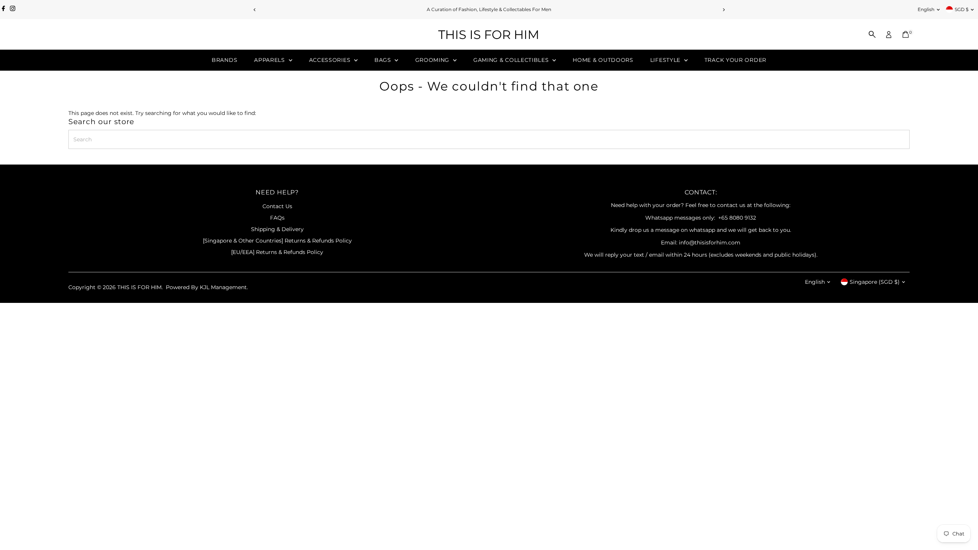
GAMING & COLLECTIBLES (512, 60)
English (926, 9)
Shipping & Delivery (277, 229)
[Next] (723, 9)
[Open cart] (906, 34)
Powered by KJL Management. (207, 287)
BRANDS (224, 60)
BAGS (383, 60)
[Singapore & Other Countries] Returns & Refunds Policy (277, 240)
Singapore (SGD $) (875, 281)
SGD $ (961, 9)
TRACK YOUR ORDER (735, 60)
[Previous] (254, 9)
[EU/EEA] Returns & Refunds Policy (277, 252)
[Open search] (872, 34)
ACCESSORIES (330, 60)
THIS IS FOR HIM (488, 34)
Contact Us (277, 206)
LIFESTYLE (666, 60)
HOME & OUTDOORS (603, 60)
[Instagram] (12, 9)
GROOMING (433, 60)
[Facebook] (3, 9)
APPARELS (270, 60)
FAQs (277, 217)
